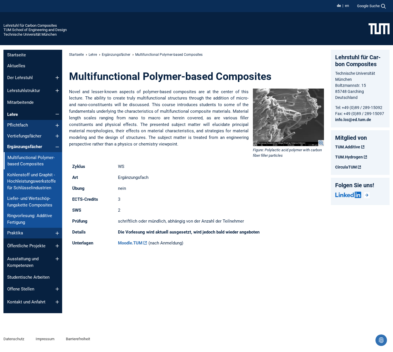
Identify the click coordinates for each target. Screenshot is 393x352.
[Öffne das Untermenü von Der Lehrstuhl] (57, 77)
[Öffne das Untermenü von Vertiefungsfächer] (57, 136)
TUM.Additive (347, 147)
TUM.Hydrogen (349, 157)
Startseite (16, 55)
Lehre (12, 114)
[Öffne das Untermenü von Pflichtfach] (57, 125)
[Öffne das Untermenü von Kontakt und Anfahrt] (57, 302)
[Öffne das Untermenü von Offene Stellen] (57, 289)
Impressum (45, 339)
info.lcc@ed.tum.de (353, 119)
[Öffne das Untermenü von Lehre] (57, 114)
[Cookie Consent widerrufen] (381, 340)
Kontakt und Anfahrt (26, 302)
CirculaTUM (346, 167)
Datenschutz (13, 339)
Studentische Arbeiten (28, 277)
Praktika (15, 233)
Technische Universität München (30, 34)
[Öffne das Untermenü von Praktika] (57, 233)
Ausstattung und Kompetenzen (23, 262)
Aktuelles (16, 65)
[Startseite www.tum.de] (379, 28)
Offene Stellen (20, 289)
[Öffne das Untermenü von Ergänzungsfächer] (57, 147)
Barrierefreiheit (78, 339)
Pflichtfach (17, 125)
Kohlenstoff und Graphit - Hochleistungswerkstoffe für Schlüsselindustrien (31, 181)
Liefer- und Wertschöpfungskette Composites (29, 202)
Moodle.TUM (130, 243)
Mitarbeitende (20, 102)
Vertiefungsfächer (24, 136)
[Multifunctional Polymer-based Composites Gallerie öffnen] (288, 117)
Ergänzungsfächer (24, 146)
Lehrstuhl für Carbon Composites (30, 25)
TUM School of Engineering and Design (35, 30)
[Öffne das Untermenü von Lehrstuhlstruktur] (57, 90)
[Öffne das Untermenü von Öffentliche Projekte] (57, 245)
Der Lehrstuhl (20, 77)
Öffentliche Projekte (26, 245)
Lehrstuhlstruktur (23, 90)
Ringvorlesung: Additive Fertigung (29, 219)
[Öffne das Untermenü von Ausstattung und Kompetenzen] (57, 258)
